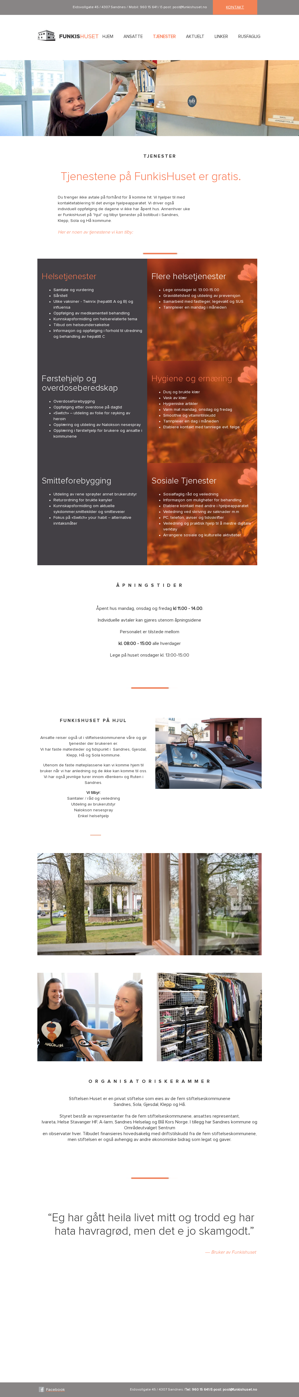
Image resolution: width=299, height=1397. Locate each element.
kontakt (235, 7)
